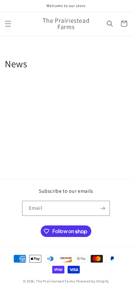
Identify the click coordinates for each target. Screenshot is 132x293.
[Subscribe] (102, 208)
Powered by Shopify (92, 281)
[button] (8, 24)
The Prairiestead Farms (55, 281)
